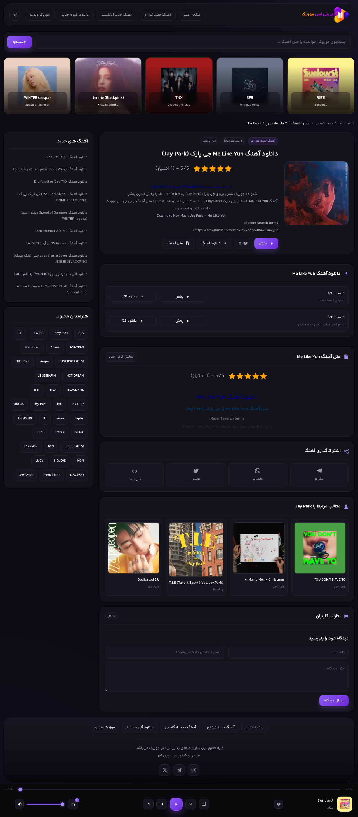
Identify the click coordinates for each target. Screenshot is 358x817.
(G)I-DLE (60, 461)
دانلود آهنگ (211, 243)
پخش (263, 243)
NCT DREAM (75, 375)
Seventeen (32, 347)
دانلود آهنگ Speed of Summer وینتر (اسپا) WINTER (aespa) (54, 216)
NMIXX (60, 432)
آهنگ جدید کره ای (157, 15)
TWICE (38, 333)
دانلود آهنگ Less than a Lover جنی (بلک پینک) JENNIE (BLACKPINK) (51, 259)
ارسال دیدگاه (334, 700)
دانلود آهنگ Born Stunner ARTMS (61, 231)
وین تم (163, 755)
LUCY (39, 461)
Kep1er (79, 418)
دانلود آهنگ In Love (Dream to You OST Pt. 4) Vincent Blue (52, 289)
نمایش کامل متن (121, 357)
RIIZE (40, 432)
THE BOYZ (22, 361)
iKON (80, 461)
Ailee (60, 418)
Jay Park (40, 404)
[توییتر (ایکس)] (164, 770)
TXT (20, 333)
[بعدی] (190, 804)
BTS (81, 333)
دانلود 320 (130, 296)
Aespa (44, 361)
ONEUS (19, 404)
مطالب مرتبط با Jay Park (318, 506)
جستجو (19, 42)
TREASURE (25, 418)
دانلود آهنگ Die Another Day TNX (61, 182)
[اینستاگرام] (193, 770)
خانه (351, 123)
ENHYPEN (77, 347)
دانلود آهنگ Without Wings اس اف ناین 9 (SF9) (50, 169)
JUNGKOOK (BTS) (71, 361)
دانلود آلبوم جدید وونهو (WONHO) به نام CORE (51, 274)
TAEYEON (30, 446)
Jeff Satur (25, 475)
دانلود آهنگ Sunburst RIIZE (66, 157)
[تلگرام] (179, 770)
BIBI (36, 390)
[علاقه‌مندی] (278, 804)
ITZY (53, 390)
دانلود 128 (129, 321)
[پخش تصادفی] (148, 804)
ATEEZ (55, 347)
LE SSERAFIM (47, 375)
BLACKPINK (75, 390)
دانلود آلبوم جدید (75, 15)
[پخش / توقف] (176, 804)
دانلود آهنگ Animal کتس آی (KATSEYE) (56, 243)
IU (44, 418)
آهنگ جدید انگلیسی (116, 15)
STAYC (79, 432)
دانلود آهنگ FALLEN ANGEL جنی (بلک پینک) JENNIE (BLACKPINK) (52, 197)
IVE (59, 404)
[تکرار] (204, 804)
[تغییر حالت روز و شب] (15, 15)
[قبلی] (161, 804)
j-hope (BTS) (74, 446)
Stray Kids (61, 333)
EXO (51, 446)
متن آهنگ (175, 243)
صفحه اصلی (192, 15)
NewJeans (77, 475)
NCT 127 (78, 404)
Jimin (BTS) (51, 475)
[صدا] (19, 804)
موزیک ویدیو (40, 15)
